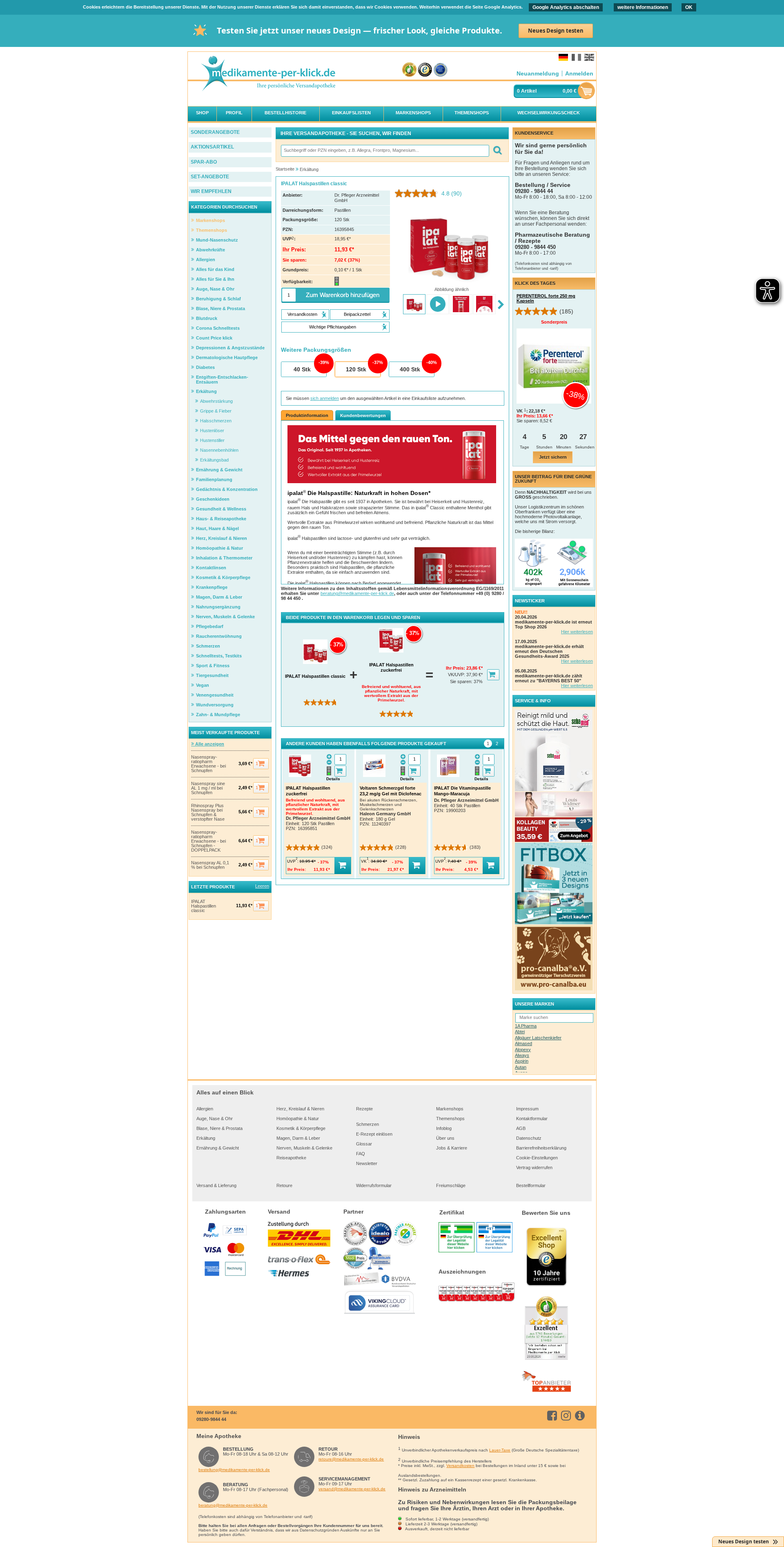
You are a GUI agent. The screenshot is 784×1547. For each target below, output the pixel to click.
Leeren (262, 885)
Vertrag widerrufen (534, 1167)
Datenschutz (528, 1138)
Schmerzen (367, 1124)
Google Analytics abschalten (565, 7)
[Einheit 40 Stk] (303, 370)
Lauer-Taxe (499, 1450)
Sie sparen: (462, 681)
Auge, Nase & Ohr (214, 1118)
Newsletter (366, 1163)
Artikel (529, 91)
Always (522, 1055)
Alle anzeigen (209, 743)
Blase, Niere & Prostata (219, 1128)
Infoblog (444, 1128)
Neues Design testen (556, 30)
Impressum (527, 1108)
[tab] (488, 743)
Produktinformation (307, 415)
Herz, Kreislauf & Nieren (300, 1108)
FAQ (360, 1153)
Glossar (364, 1143)
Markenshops (449, 1108)
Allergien (204, 1108)
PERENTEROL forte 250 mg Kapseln (546, 298)
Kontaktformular (532, 1118)
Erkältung (205, 1138)
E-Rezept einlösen (374, 1134)
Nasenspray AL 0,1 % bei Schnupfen (210, 865)
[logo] (267, 74)
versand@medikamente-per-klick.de (351, 1489)
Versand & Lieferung (216, 1185)
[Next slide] (501, 305)
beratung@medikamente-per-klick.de (357, 593)
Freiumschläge (451, 1185)
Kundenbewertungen (363, 415)
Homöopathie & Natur (297, 1118)
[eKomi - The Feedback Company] (409, 70)
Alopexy (523, 1049)
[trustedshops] (425, 70)
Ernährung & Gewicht (217, 1147)
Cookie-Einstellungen (537, 1157)
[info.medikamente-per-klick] (581, 1415)
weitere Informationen (642, 7)
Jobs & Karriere (451, 1147)
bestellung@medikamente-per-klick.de (234, 1469)
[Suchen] (497, 150)
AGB (521, 1128)
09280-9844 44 (211, 1419)
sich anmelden (324, 398)
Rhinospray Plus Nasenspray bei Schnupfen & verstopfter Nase (208, 812)
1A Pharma (526, 1025)
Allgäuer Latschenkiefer (538, 1037)
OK (689, 7)
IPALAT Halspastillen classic (203, 906)
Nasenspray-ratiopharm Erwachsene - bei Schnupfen (208, 764)
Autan (520, 1067)
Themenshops (450, 1118)
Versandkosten (460, 1465)
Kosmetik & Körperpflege (300, 1128)
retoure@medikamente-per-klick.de (351, 1459)
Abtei (520, 1031)
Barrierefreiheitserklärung (541, 1147)
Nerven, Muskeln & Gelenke (304, 1147)
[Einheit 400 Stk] (411, 370)
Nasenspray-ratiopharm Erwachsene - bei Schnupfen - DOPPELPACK (208, 841)
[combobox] (385, 150)
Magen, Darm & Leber (298, 1138)
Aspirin (521, 1061)
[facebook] (553, 1415)
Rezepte (364, 1108)
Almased (523, 1043)
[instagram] (567, 1415)
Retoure (284, 1185)
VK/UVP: (457, 674)
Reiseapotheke (291, 1157)
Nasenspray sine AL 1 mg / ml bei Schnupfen (208, 788)
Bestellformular (531, 1185)
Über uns (445, 1138)
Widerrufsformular (374, 1185)
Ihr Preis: (456, 668)
